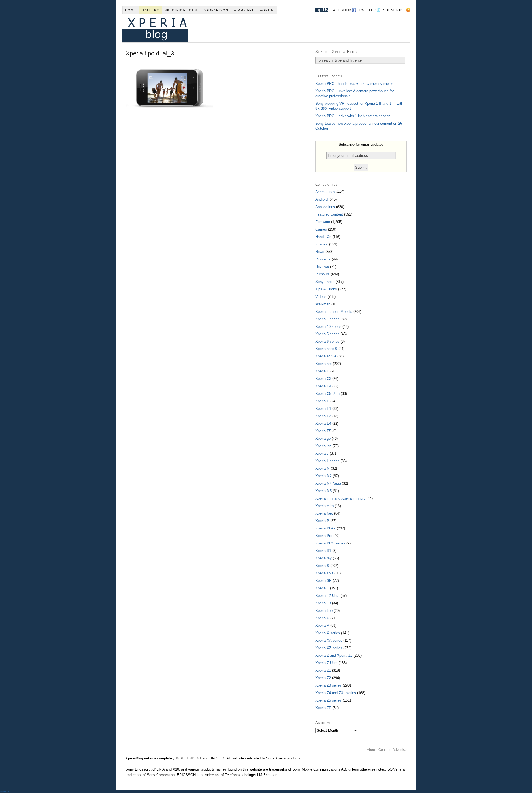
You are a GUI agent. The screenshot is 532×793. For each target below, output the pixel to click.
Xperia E (322, 401)
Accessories (325, 192)
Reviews (322, 267)
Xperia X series (327, 633)
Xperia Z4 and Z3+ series (335, 693)
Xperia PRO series (330, 543)
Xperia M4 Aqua (328, 483)
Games (321, 229)
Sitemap (5, 791)
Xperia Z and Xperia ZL (333, 655)
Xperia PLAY (325, 528)
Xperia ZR (323, 708)
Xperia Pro (323, 536)
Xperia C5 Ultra (327, 394)
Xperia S (322, 566)
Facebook (341, 10)
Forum (267, 10)
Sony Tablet (324, 282)
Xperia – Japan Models (333, 311)
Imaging (321, 244)
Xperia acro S (326, 349)
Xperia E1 (323, 408)
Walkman (322, 304)
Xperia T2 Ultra (327, 596)
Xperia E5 (323, 431)
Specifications (181, 10)
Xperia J (322, 453)
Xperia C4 (323, 386)
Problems (323, 259)
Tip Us (319, 10)
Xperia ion (323, 446)
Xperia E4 (323, 423)
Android (321, 199)
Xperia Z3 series (328, 685)
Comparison (216, 10)
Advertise (400, 750)
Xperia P (322, 521)
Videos (320, 297)
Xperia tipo (323, 610)
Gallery (150, 10)
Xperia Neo (324, 513)
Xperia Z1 (323, 670)
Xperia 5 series (327, 334)
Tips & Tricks (326, 289)
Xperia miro (324, 506)
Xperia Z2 (323, 678)
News (319, 252)
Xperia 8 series (327, 341)
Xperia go (323, 438)
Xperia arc (323, 364)
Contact (384, 750)
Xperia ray (323, 558)
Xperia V (322, 625)
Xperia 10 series (328, 326)
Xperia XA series (328, 640)
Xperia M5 (323, 491)
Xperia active (325, 356)
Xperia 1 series (327, 319)
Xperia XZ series (328, 648)
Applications (325, 207)
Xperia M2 (323, 476)
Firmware (244, 10)
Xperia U (322, 618)
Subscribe (394, 10)
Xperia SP (323, 581)
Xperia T (322, 588)
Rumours (322, 274)
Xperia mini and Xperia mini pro (340, 498)
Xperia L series (327, 461)
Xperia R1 (323, 551)
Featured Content (329, 214)
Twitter (367, 10)
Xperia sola (324, 573)
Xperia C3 (323, 379)
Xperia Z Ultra (326, 663)
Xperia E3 (323, 416)
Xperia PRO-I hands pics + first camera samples (354, 83)
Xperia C (322, 371)
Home (130, 10)
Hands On (323, 237)
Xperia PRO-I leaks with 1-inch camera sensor (352, 116)
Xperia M (322, 468)
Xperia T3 (323, 603)
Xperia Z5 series (328, 700)
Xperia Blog (258, 28)
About (371, 750)
